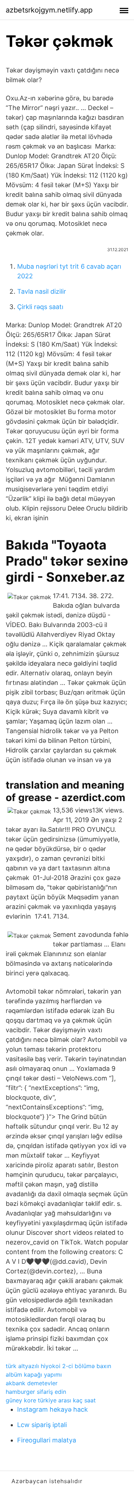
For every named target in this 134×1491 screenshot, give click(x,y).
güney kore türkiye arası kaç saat (51, 1400)
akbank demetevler (32, 1383)
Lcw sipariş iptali (42, 1424)
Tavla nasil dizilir (41, 291)
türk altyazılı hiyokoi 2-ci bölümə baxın (58, 1366)
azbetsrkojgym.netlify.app (49, 10)
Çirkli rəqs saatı (40, 306)
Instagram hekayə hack (52, 1409)
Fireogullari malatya (46, 1440)
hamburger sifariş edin (36, 1391)
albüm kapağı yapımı (34, 1374)
